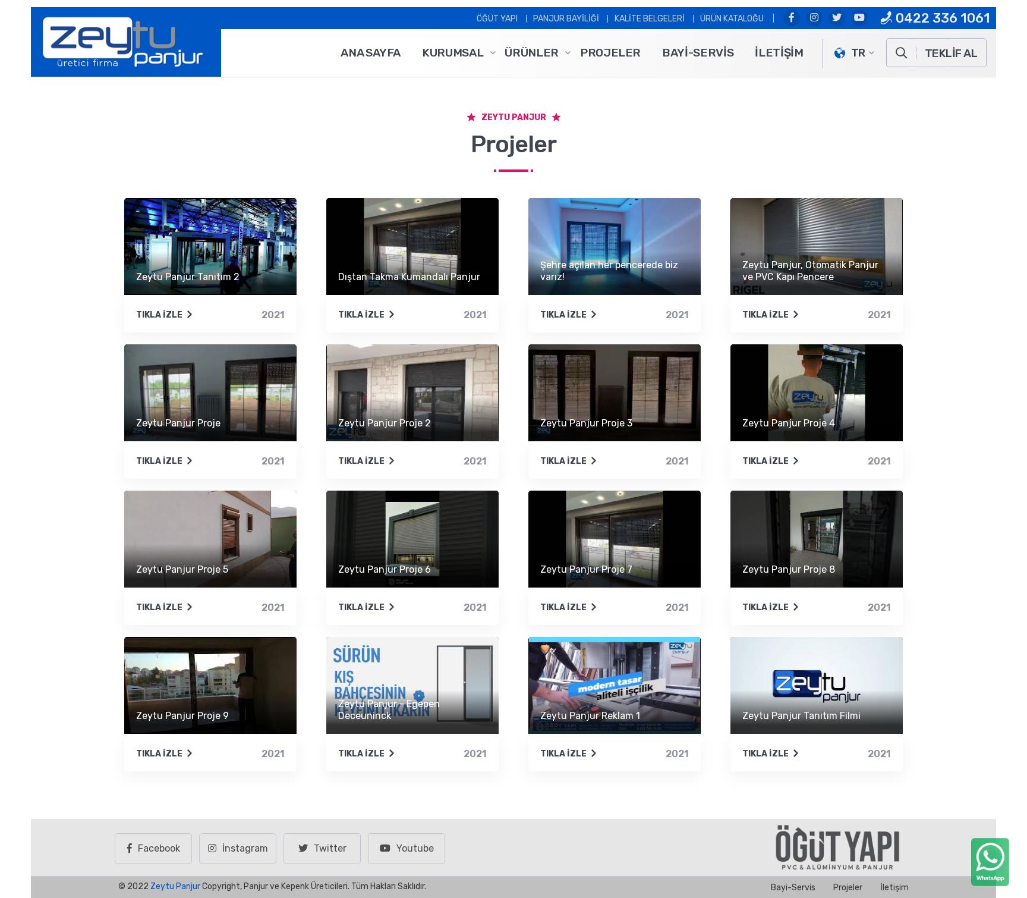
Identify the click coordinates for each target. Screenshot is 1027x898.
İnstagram (245, 848)
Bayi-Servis (697, 52)
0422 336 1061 (941, 18)
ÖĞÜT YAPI (497, 19)
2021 (273, 315)
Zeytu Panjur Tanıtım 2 (188, 276)
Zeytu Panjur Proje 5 (182, 569)
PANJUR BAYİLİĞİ (566, 19)
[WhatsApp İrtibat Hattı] (990, 861)
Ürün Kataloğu (732, 19)
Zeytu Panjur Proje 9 (182, 715)
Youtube (415, 848)
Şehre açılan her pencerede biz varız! (609, 270)
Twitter (330, 848)
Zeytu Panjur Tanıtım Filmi (801, 715)
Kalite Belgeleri (650, 19)
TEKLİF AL (951, 53)
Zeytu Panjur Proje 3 (586, 423)
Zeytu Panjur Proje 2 (384, 423)
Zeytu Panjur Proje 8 (788, 569)
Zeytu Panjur (175, 886)
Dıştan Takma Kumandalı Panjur (409, 276)
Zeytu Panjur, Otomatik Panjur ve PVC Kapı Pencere (810, 270)
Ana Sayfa (371, 52)
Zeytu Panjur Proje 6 (384, 569)
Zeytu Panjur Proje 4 (788, 423)
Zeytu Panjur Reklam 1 (590, 715)
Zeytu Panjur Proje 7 (586, 569)
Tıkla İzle (159, 315)
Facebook (159, 848)
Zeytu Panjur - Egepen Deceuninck (389, 709)
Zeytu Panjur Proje (178, 423)
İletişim (779, 52)
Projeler (610, 52)
